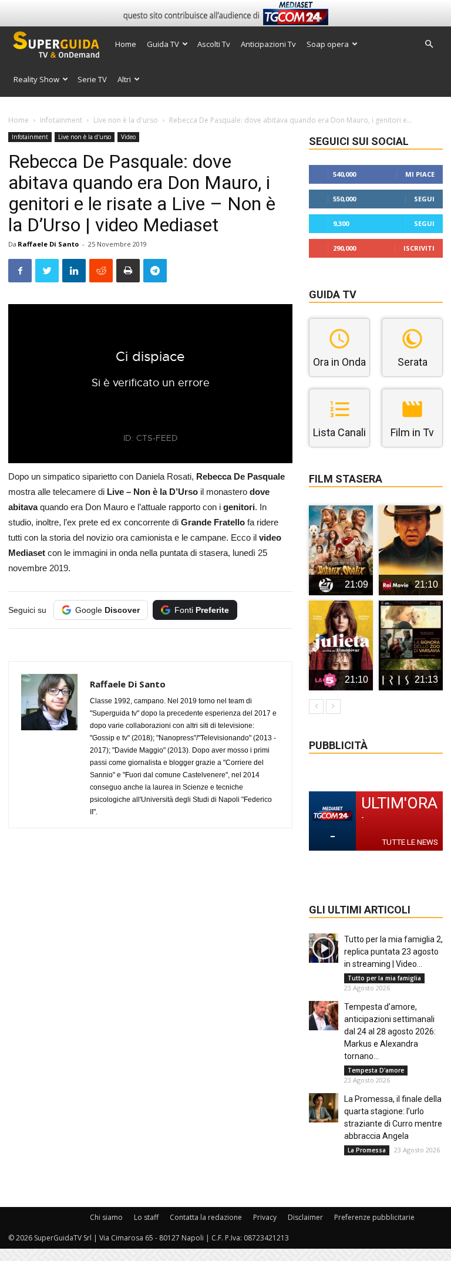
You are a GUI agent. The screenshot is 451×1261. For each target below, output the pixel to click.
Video (128, 137)
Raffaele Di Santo (48, 244)
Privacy (265, 1217)
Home (125, 44)
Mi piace (420, 174)
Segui (424, 198)
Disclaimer (305, 1217)
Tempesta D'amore (376, 1070)
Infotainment (61, 120)
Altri (124, 79)
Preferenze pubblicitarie (374, 1217)
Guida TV (163, 44)
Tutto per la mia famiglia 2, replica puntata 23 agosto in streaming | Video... (393, 952)
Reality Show (36, 79)
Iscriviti (419, 248)
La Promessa (367, 1150)
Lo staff (146, 1217)
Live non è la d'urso (125, 120)
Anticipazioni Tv (268, 44)
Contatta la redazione (206, 1217)
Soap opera (328, 44)
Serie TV (92, 79)
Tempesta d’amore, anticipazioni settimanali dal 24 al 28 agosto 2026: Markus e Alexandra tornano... (390, 1031)
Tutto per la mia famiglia (384, 978)
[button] (429, 44)
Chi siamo (106, 1217)
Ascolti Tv (213, 44)
